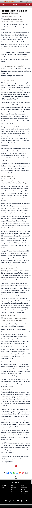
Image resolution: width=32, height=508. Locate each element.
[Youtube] (18, 500)
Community (4, 490)
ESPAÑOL (15, 5)
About (3, 488)
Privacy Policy (24, 488)
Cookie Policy (24, 494)
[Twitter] (10, 472)
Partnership (13, 488)
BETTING (28, 5)
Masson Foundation (5, 494)
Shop (2, 492)
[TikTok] (22, 500)
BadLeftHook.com (18, 76)
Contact (12, 494)
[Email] (26, 472)
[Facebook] (7, 472)
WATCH (22, 1)
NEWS (3, 5)
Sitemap (13, 492)
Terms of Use (23, 490)
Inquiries (13, 490)
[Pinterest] (23, 472)
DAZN (8, 73)
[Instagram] (9, 500)
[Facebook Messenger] (17, 472)
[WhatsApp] (13, 472)
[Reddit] (20, 472)
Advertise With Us (24, 492)
